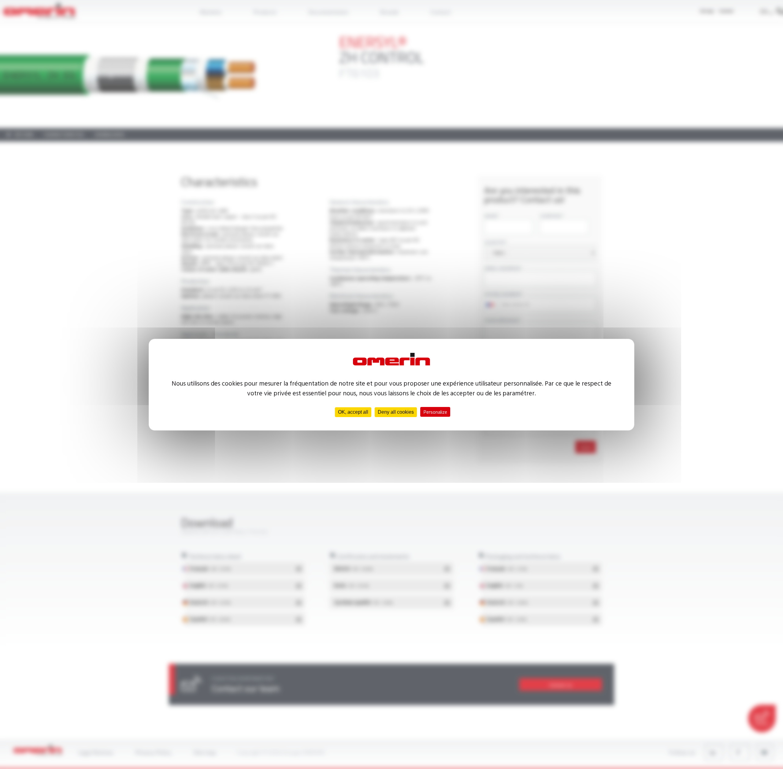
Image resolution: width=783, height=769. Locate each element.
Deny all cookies (396, 412)
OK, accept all (353, 412)
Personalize (435, 412)
